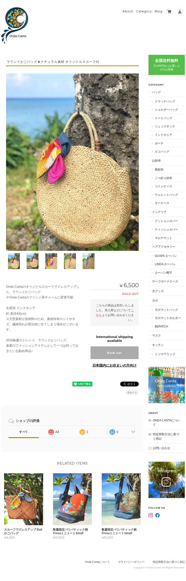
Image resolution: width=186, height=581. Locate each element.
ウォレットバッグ (166, 194)
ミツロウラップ (165, 354)
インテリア (159, 211)
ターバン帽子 (163, 272)
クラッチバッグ (165, 101)
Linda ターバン (165, 264)
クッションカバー (166, 220)
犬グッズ (158, 291)
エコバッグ (162, 151)
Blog (159, 11)
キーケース (162, 203)
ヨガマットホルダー (168, 317)
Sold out (114, 353)
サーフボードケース (165, 281)
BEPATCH (161, 326)
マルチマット (163, 237)
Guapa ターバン (166, 255)
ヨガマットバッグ (166, 309)
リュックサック (165, 126)
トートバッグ (163, 118)
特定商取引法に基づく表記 (166, 436)
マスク (156, 335)
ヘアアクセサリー (163, 246)
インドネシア (163, 134)
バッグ (156, 92)
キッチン (158, 344)
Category (144, 11)
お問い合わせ (161, 448)
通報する (132, 392)
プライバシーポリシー (131, 561)
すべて (23, 432)
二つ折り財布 (163, 178)
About (128, 11)
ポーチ (159, 143)
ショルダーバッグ (166, 109)
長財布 (159, 169)
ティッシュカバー (166, 229)
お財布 (156, 160)
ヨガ (155, 300)
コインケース (163, 186)
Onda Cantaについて (166, 422)
